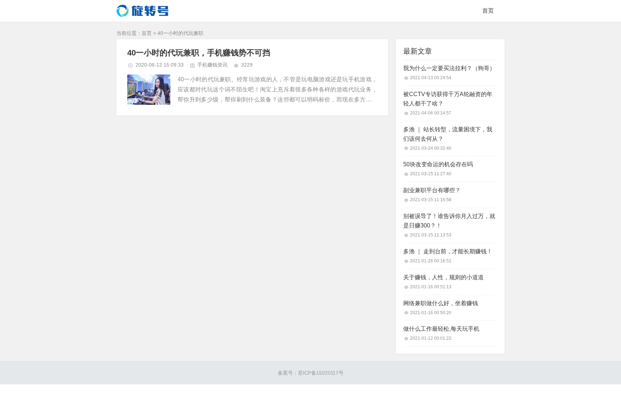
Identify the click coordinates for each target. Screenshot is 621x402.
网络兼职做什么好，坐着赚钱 (440, 303)
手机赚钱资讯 (212, 65)
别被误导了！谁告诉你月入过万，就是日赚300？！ (449, 221)
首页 (488, 11)
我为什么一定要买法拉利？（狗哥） (449, 68)
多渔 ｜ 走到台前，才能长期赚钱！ (447, 251)
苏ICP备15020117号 (321, 373)
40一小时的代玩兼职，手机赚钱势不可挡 (198, 52)
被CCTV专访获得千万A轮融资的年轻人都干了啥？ (447, 99)
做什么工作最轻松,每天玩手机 (441, 329)
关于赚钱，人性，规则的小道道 (443, 277)
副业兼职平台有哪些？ (432, 190)
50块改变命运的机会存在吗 (438, 164)
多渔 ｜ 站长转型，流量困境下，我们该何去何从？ (447, 134)
